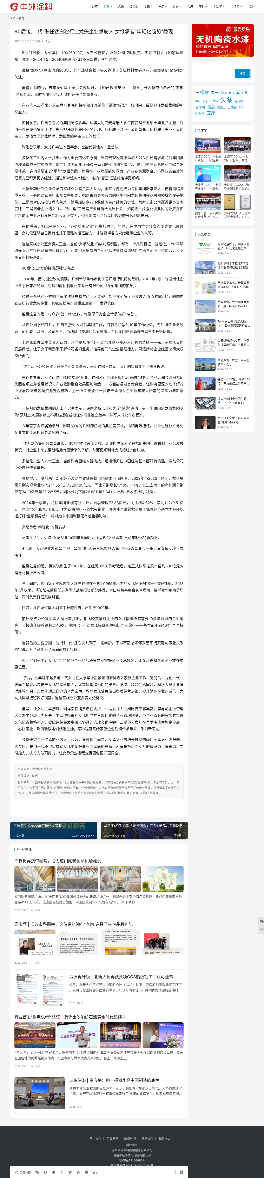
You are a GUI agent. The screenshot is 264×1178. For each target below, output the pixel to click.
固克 (197, 101)
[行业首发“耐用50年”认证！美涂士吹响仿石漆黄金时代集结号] (99, 1035)
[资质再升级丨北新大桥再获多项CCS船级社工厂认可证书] (39, 990)
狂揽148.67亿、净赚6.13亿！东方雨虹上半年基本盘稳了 (234, 383)
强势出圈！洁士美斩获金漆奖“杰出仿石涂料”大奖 (208, 215)
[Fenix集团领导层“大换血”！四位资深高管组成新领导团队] (205, 325)
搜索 (242, 73)
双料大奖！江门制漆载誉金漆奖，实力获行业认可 (237, 215)
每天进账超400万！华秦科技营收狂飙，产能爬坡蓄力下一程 (233, 344)
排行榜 (235, 6)
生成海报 (25, 1172)
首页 (95, 6)
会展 (190, 6)
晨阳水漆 (199, 113)
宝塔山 (239, 101)
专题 (147, 6)
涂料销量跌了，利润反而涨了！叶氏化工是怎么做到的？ (233, 248)
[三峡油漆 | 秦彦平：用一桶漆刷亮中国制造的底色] (39, 1093)
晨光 (241, 107)
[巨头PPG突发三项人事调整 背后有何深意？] (205, 422)
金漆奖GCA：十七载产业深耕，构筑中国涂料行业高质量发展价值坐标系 (208, 186)
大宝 (215, 101)
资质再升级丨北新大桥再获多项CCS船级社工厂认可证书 (121, 976)
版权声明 (130, 1138)
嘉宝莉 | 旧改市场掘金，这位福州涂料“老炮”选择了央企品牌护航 (73, 924)
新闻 (106, 6)
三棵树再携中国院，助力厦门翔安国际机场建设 (57, 860)
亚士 (214, 93)
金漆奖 (217, 6)
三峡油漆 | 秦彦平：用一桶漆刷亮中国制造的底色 (114, 1080)
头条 (226, 100)
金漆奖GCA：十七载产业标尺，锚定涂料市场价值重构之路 (208, 158)
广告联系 (112, 1138)
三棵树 (202, 92)
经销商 (134, 6)
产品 (161, 6)
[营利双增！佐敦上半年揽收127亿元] (205, 364)
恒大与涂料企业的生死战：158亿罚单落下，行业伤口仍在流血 (233, 402)
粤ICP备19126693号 (132, 1160)
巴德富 (232, 107)
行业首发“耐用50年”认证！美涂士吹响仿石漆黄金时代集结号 (70, 1017)
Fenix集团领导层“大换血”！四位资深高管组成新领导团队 (234, 325)
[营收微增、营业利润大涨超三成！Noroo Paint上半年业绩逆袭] (205, 306)
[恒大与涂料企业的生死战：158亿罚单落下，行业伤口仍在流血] (205, 403)
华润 (231, 93)
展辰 (211, 107)
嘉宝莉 (242, 92)
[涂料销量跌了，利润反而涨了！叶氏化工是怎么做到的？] (205, 248)
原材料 (203, 6)
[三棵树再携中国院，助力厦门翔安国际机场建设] (99, 879)
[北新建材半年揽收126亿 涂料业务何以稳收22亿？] (205, 267)
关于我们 (95, 1138)
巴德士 (221, 107)
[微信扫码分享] (37, 1172)
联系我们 (147, 1138)
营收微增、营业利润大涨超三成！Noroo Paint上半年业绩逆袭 (233, 306)
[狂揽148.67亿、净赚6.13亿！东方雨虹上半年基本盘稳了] (205, 383)
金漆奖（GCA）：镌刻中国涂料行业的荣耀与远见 (237, 186)
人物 (121, 6)
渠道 (176, 6)
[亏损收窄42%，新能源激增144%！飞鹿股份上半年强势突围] (205, 287)
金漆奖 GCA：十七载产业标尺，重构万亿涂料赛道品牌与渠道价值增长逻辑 (237, 158)
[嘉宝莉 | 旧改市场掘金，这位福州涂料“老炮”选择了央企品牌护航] (99, 942)
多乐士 (207, 101)
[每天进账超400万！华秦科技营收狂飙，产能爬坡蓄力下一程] (205, 345)
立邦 (211, 112)
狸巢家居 (164, 1138)
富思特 (200, 107)
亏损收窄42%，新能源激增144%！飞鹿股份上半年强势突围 (233, 286)
